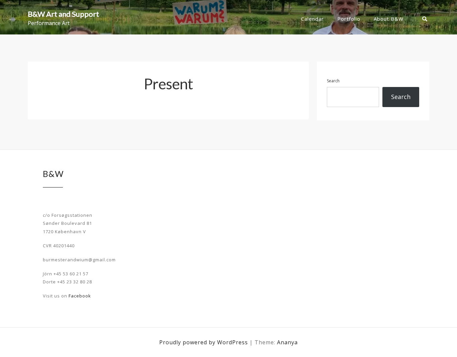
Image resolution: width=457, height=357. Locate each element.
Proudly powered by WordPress (204, 342)
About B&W (388, 18)
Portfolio (348, 18)
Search (333, 81)
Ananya (287, 342)
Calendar (312, 18)
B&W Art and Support (63, 14)
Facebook (80, 296)
